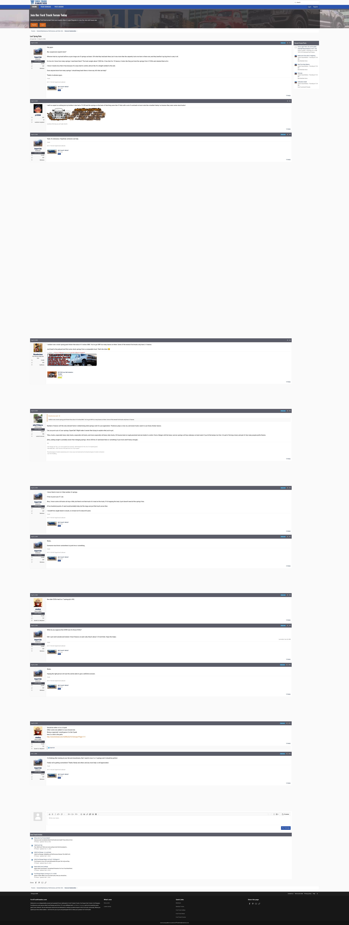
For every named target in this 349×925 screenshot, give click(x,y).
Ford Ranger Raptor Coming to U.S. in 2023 (45, 873)
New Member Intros (302, 61)
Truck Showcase (46, 7)
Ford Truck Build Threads (304, 87)
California (41, 365)
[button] (49, 814)
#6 (290, 487)
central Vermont (40, 436)
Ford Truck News (180, 913)
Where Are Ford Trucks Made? (42, 838)
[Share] (287, 43)
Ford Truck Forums (181, 917)
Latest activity (107, 906)
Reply (289, 95)
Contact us (290, 893)
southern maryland (39, 122)
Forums (34, 7)
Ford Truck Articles (36, 834)
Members (178, 903)
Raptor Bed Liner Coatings (41, 866)
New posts (107, 903)
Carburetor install (302, 81)
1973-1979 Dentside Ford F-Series (306, 52)
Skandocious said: (53, 416)
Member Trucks (180, 906)
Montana (42, 68)
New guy (300, 73)
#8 (290, 595)
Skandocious (38, 354)
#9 (290, 625)
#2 (290, 101)
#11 (290, 723)
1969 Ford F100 (38, 845)
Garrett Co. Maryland (39, 620)
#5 (290, 410)
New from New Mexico (304, 64)
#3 (290, 134)
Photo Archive (59, 7)
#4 (290, 340)
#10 (290, 664)
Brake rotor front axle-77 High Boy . (307, 55)
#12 (290, 753)
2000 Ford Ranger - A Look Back (42, 852)
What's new (108, 899)
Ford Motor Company (78, 905)
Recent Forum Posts (300, 43)
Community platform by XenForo (174, 922)
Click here (66, 352)
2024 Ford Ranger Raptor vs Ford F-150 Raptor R (46, 859)
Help (314, 893)
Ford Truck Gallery (180, 910)
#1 (290, 43)
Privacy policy (307, 893)
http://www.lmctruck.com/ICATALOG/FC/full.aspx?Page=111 (66, 737)
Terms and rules (299, 893)
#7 (290, 536)
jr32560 (38, 115)
